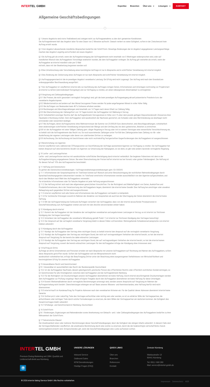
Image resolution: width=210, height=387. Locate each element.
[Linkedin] (23, 368)
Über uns (147, 6)
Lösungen (163, 6)
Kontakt (181, 6)
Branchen (134, 6)
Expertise (122, 6)
